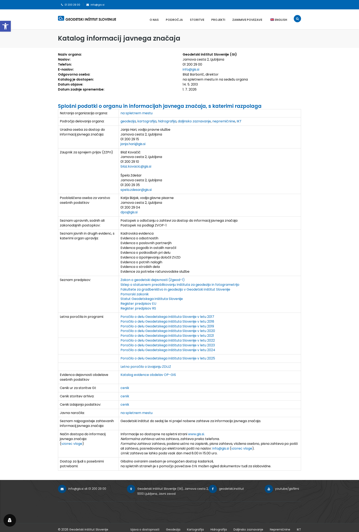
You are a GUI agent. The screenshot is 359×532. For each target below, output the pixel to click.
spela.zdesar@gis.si (136, 189)
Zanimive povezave (247, 20)
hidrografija (167, 121)
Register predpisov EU (138, 303)
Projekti (218, 20)
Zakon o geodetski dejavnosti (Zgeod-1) (152, 279)
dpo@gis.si (129, 212)
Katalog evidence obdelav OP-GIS (148, 374)
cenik (124, 387)
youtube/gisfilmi (287, 489)
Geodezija (173, 529)
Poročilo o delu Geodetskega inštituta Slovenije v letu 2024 (167, 350)
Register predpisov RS (138, 308)
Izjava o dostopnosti (144, 529)
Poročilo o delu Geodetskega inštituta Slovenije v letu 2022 (167, 340)
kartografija (146, 121)
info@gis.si (98, 4)
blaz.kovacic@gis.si (135, 166)
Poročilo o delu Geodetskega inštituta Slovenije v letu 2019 (167, 326)
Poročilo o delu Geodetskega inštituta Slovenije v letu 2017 (167, 316)
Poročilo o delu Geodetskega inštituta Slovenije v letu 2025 (167, 358)
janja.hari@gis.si (132, 144)
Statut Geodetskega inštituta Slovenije (151, 298)
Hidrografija (218, 529)
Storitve (197, 20)
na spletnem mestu (136, 113)
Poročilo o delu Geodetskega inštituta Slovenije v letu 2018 (167, 321)
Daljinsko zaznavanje (248, 529)
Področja (174, 20)
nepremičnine (223, 121)
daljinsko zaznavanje (194, 121)
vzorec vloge (71, 443)
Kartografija (195, 529)
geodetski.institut (231, 489)
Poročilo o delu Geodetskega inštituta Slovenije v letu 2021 (167, 335)
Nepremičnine (280, 529)
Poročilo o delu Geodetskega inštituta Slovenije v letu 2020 (167, 330)
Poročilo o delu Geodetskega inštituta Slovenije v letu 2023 (167, 345)
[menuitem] (276, 19)
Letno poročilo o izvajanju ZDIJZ (145, 366)
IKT (239, 121)
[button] (5, 26)
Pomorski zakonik (134, 294)
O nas (154, 20)
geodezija (128, 121)
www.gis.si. (196, 434)
